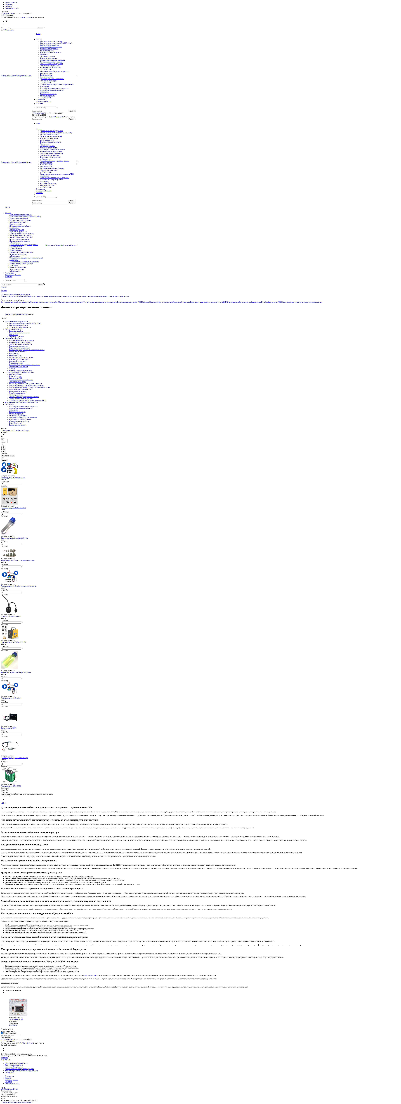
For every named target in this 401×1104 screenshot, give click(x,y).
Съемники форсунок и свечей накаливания (24, 365)
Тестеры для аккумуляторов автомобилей (44, 302)
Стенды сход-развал (16, 363)
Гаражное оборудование (48, 58)
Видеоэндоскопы (46, 73)
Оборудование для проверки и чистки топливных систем (301, 302)
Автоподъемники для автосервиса (52, 60)
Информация (5, 1059)
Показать (4, 460)
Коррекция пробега (47, 50)
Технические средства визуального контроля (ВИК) (208, 302)
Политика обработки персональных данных (16, 1102)
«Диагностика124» (90, 975)
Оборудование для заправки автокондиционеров (99, 302)
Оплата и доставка (11, 1080)
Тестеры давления (23, 302)
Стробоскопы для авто (9, 302)
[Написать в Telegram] (6, 21)
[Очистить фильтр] (2, 458)
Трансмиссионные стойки (18, 367)
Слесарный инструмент (17, 361)
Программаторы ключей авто (50, 52)
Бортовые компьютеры (48, 94)
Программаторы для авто (49, 49)
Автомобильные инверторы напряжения (54, 88)
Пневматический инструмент (19, 359)
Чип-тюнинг (44, 54)
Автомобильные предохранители (52, 90)
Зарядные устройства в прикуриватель (23, 417)
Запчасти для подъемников (49, 66)
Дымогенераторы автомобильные (52, 79)
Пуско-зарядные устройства (19, 421)
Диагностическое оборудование (51, 41)
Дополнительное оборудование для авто (54, 71)
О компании (40, 101)
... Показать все (45, 69)
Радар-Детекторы (15, 423)
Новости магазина (9, 1033)
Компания (4, 1058)
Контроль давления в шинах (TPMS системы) (133, 302)
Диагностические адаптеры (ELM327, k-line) (56, 43)
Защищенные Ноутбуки (48, 81)
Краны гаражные (15, 355)
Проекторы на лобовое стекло (20, 419)
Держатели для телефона (18, 415)
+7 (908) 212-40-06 (25, 17)
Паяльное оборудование (181, 302)
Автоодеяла (44, 92)
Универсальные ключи (17, 425)
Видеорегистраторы (47, 96)
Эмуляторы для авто (47, 56)
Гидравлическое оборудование (51, 62)
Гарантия (8, 1082)
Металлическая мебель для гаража (21, 357)
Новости (48, 101)
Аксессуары (44, 86)
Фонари (12, 368)
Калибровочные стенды (17, 352)
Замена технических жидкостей (51, 64)
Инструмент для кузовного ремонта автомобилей (26, 350)
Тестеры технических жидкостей (70, 302)
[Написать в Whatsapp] (6, 24)
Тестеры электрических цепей (51, 47)
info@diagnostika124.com (9, 1089)
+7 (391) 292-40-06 (7, 14)
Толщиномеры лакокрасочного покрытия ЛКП (57, 84)
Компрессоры (14, 353)
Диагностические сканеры (49, 45)
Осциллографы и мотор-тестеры (161, 302)
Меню (38, 34)
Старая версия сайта (12, 1083)
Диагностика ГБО (46, 77)
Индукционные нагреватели (50, 67)
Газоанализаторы (46, 75)
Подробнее (13, 1025)
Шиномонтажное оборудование (20, 370)
